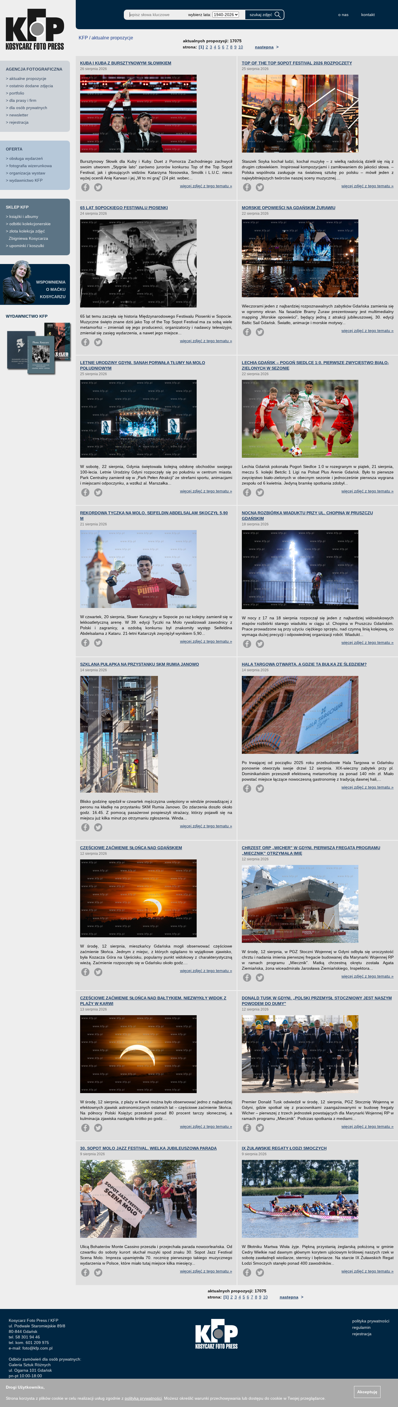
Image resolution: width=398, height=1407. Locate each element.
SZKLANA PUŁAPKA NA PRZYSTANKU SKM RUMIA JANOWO (139, 664)
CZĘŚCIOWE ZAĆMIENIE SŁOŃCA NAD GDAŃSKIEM (131, 847)
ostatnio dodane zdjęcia (31, 85)
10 (240, 47)
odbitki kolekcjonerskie (30, 223)
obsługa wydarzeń (26, 158)
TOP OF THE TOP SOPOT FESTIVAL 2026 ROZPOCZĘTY (297, 63)
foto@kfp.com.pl (37, 1348)
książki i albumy (23, 216)
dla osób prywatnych (28, 107)
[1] (201, 47)
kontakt (368, 14)
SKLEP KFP (17, 207)
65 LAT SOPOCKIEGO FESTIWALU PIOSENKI (124, 207)
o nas (343, 14)
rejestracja (19, 122)
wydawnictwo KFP (26, 180)
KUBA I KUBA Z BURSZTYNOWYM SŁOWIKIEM (125, 63)
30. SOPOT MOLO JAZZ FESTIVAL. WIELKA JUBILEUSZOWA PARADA (148, 1148)
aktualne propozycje (27, 78)
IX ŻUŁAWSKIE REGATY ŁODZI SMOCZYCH (284, 1148)
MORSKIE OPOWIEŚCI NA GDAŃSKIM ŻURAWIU (288, 207)
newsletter (18, 115)
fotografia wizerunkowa (30, 165)
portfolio (16, 93)
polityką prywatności (143, 1398)
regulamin (361, 1327)
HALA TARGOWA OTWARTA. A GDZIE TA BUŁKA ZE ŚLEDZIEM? (304, 664)
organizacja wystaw (27, 173)
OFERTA (14, 149)
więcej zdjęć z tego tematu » (206, 185)
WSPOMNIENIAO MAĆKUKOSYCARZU (51, 289)
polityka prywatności (370, 1321)
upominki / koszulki (26, 245)
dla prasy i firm (22, 100)
